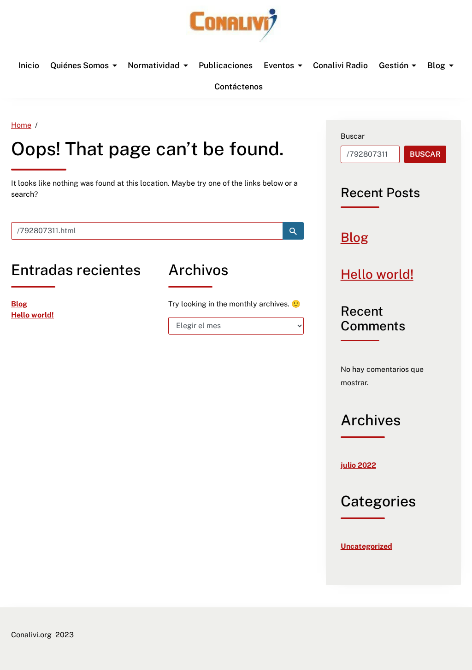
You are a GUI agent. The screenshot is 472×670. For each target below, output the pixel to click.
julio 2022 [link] (358, 465)
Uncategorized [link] (366, 546)
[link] (233, 25)
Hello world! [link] (32, 315)
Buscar (353, 136)
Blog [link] (19, 304)
